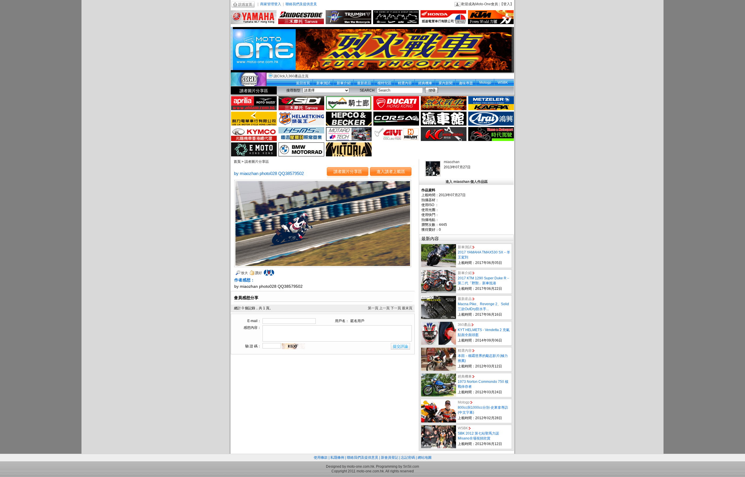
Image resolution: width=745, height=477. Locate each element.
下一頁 (396, 308)
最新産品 (364, 83)
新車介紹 (344, 83)
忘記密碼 (408, 457)
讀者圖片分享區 (254, 90)
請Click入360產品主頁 (291, 76)
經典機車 (425, 83)
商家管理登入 (270, 4)
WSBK (503, 83)
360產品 (464, 325)
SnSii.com (411, 467)
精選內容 (405, 83)
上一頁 (384, 308)
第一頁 (373, 308)
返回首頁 (303, 83)
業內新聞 (446, 83)
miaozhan (452, 162)
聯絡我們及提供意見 (301, 4)
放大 (244, 273)
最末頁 (407, 308)
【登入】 (507, 4)
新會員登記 (389, 457)
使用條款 (321, 457)
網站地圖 (425, 457)
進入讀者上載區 (391, 171)
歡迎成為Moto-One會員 (479, 4)
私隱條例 (337, 457)
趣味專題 (466, 83)
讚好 (258, 273)
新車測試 (323, 83)
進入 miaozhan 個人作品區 (467, 182)
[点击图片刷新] (293, 346)
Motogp (485, 83)
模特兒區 (384, 83)
